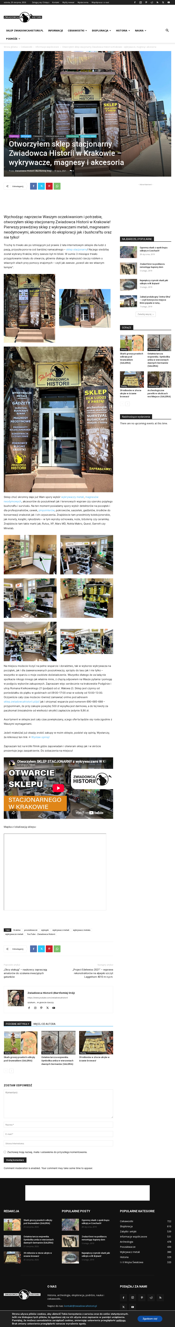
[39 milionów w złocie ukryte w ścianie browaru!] (96, 1042)
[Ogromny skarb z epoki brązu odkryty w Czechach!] (128, 252)
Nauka (139, 30)
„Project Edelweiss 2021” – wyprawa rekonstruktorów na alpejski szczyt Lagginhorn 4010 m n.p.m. (93, 973)
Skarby (8, 1053)
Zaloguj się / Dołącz (40, 2)
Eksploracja (100, 30)
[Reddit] (151, 2)
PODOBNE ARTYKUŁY (17, 1024)
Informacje (55, 30)
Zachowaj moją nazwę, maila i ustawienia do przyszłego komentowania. (47, 1152)
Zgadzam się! (150, 1318)
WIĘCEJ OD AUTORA (44, 1024)
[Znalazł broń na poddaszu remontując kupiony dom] (128, 268)
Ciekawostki (76, 30)
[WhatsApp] (57, 186)
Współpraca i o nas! (100, 2)
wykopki (45, 930)
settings (120, 1320)
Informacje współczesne (47, 46)
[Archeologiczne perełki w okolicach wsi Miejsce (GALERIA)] (159, 379)
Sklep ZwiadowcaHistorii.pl (24, 30)
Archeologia (26, 136)
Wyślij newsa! (68, 2)
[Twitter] (163, 2)
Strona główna (11, 46)
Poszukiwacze (72, 136)
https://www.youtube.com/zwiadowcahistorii (48, 997)
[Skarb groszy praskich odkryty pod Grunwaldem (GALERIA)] (21, 1042)
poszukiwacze (30, 930)
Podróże (11, 38)
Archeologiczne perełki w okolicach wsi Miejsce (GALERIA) (159, 393)
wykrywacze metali (14, 934)
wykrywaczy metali (72, 497)
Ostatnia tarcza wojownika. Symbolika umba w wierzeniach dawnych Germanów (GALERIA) (57, 1060)
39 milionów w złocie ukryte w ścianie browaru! (130, 393)
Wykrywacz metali (88, 136)
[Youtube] (168, 2)
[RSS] (157, 2)
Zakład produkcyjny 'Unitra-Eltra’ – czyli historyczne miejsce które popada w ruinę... (155, 300)
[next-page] (11, 1071)
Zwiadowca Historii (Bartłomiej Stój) (33, 170)
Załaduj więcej (144, 314)
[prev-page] (6, 1071)
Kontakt (55, 2)
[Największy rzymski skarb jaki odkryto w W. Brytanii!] (128, 285)
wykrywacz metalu (81, 930)
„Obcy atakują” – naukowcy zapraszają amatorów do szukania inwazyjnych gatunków (25, 973)
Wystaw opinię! (40, 737)
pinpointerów (47, 510)
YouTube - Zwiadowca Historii (41, 934)
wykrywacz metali (60, 930)
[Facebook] (134, 2)
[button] (167, 30)
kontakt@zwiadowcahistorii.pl (80, 1306)
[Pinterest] (146, 2)
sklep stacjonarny (76, 249)
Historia (121, 30)
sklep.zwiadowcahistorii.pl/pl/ (21, 701)
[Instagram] (140, 2)
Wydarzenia (83, 2)
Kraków (17, 930)
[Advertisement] (109, 17)
